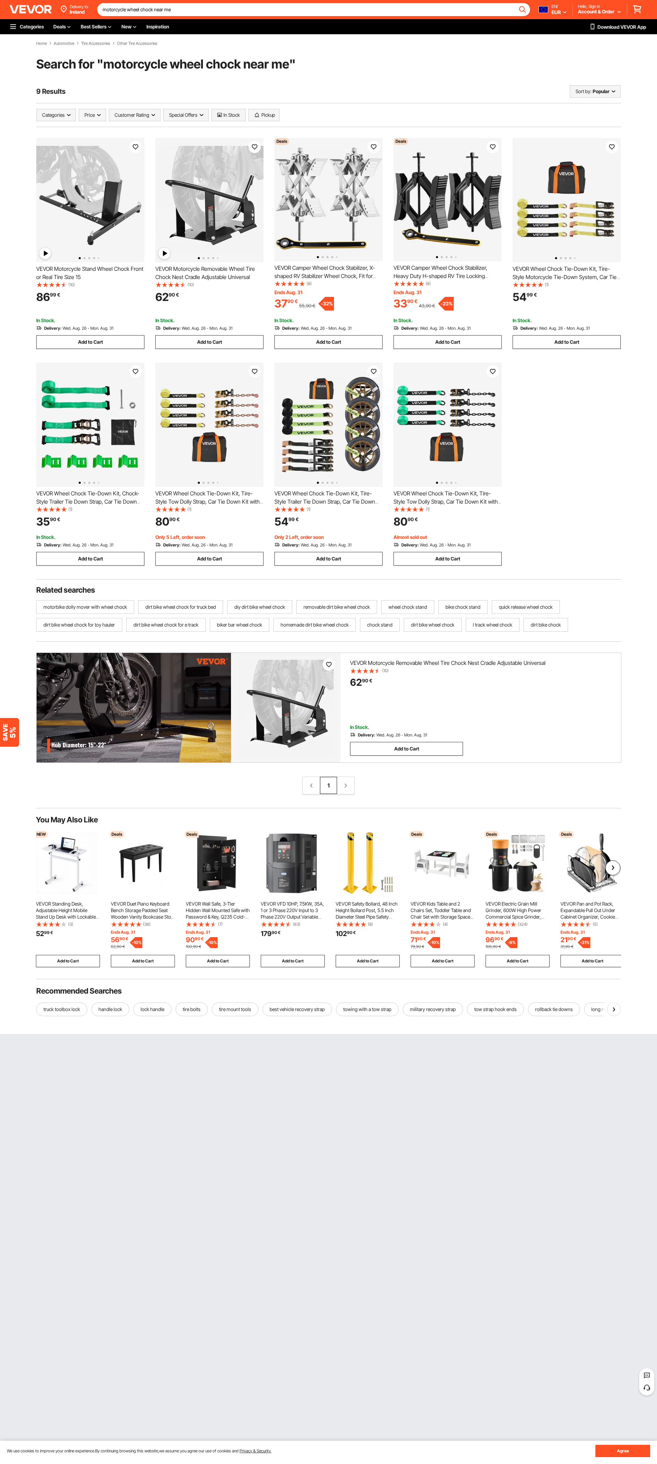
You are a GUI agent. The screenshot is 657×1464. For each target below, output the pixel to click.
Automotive (64, 43)
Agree (623, 1450)
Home (41, 43)
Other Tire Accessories (137, 43)
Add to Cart (90, 342)
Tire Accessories (95, 43)
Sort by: (583, 91)
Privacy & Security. (255, 1450)
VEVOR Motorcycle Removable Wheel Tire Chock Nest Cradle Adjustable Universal (447, 662)
